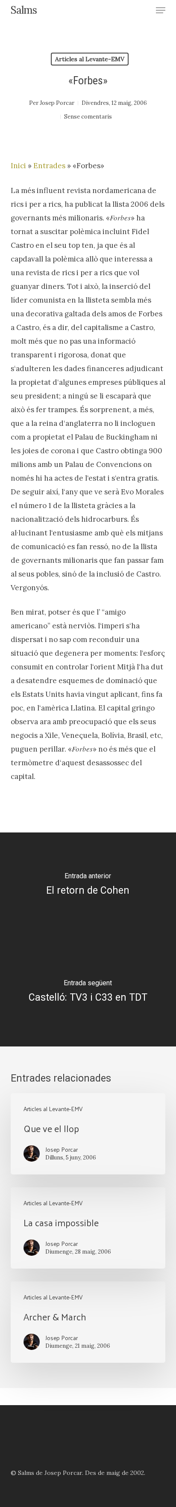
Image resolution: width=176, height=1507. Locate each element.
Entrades (49, 165)
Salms (24, 10)
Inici (18, 165)
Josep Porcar (57, 103)
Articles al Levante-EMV (89, 59)
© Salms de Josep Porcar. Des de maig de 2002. (78, 1473)
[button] (160, 10)
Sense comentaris (88, 116)
